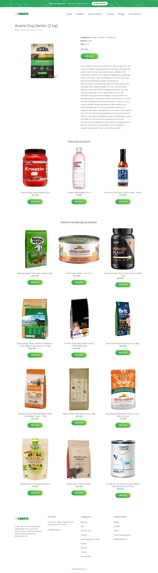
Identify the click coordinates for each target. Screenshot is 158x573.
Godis (69, 14)
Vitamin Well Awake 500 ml (79, 192)
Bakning (84, 522)
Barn (83, 526)
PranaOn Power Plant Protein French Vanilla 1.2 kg (123, 274)
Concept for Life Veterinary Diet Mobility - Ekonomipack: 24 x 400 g (123, 485)
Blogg (121, 14)
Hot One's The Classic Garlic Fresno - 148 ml (123, 192)
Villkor (116, 531)
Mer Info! (89, 56)
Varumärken (135, 14)
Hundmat (108, 37)
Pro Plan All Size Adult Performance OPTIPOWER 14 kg (79, 344)
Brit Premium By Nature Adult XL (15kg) (123, 343)
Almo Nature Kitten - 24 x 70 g (79, 273)
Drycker (84, 535)
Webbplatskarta (120, 539)
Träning (110, 14)
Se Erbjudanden (99, 3)
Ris (114, 37)
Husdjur (94, 37)
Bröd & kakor (95, 14)
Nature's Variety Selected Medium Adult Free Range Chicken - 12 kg (35, 415)
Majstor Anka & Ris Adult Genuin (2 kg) (79, 414)
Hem (17, 30)
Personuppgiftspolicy (122, 535)
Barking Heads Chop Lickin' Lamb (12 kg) (35, 273)
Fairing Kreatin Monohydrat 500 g (35, 192)
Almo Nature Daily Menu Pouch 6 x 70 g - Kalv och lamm (123, 415)
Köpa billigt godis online (90, 539)
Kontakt (117, 526)
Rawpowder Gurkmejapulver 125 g (35, 484)
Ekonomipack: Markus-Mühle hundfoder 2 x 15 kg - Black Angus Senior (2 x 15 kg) (35, 344)
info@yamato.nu (54, 530)
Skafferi (80, 14)
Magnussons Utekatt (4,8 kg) (79, 484)
